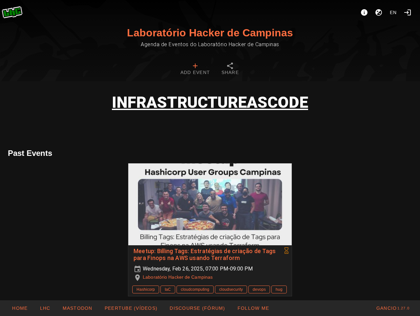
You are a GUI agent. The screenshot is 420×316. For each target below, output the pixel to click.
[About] (364, 12)
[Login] (407, 12)
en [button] (393, 12)
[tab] (195, 69)
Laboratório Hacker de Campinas (210, 33)
